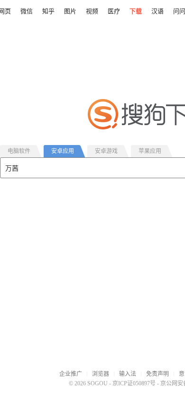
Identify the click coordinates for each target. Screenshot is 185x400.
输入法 (127, 374)
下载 (136, 11)
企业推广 (70, 374)
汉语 (157, 11)
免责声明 (157, 374)
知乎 (48, 11)
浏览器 (100, 374)
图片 (70, 11)
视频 (92, 11)
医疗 (114, 11)
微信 (26, 11)
